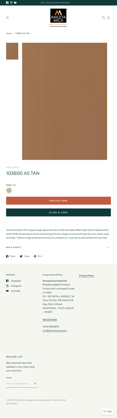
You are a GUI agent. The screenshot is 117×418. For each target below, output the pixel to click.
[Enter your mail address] (35, 384)
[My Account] (108, 17)
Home (9, 33)
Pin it (40, 256)
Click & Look (58, 212)
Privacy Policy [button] (86, 275)
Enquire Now (58, 200)
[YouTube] (15, 2)
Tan (9, 190)
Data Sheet (13, 247)
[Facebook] (7, 2)
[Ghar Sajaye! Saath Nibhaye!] (58, 2)
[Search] (103, 17)
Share (12, 256)
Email (8, 377)
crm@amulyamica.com (55, 330)
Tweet (27, 256)
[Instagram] (11, 2)
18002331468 (50, 319)
